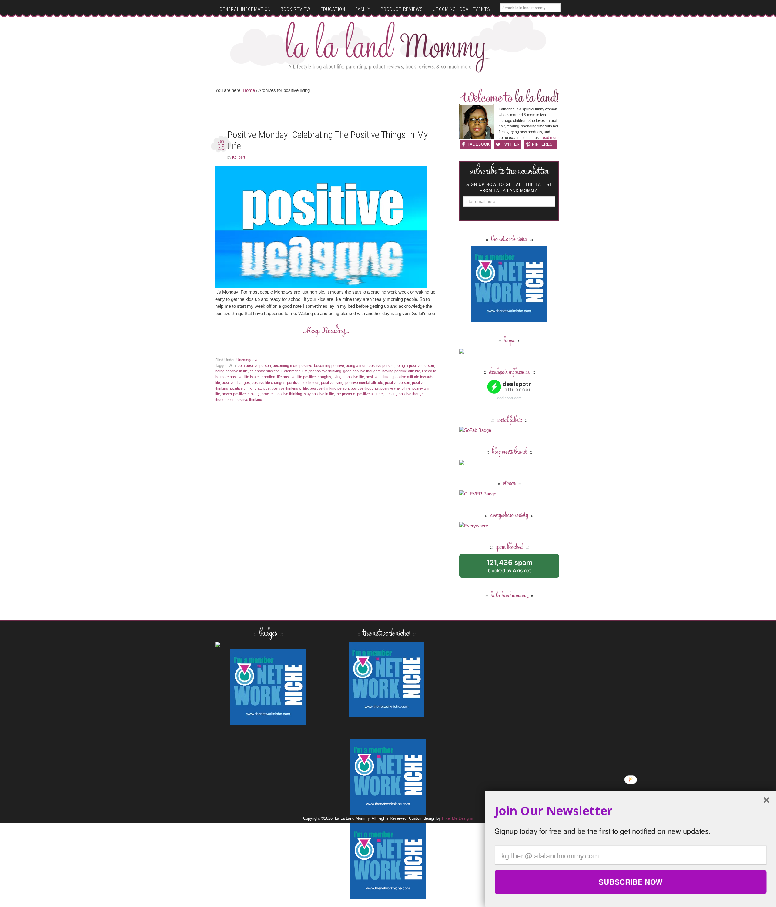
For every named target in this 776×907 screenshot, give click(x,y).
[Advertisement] (326, 113)
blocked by (516, 568)
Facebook (479, 144)
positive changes (236, 383)
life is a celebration (259, 377)
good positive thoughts (361, 371)
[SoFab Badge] (475, 430)
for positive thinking (325, 371)
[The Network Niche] (509, 318)
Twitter (511, 144)
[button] (631, 810)
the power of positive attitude (359, 394)
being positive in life (231, 371)
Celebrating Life (294, 371)
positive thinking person (329, 388)
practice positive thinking (282, 394)
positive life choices (303, 383)
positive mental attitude (364, 383)
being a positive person (415, 366)
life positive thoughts (314, 377)
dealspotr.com (509, 398)
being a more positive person (370, 366)
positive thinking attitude (250, 388)
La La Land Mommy (388, 47)
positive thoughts (365, 388)
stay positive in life (319, 394)
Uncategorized (248, 360)
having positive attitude (401, 371)
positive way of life (395, 388)
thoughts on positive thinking (238, 400)
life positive (286, 377)
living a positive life (348, 377)
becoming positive (329, 366)
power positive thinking (241, 394)
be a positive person (254, 366)
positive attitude (379, 377)
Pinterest (543, 144)
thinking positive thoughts (405, 394)
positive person (397, 383)
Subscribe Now (630, 882)
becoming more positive (292, 366)
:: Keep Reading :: (326, 331)
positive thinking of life (290, 388)
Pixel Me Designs (457, 818)
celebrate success (264, 371)
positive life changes (268, 383)
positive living (332, 383)
